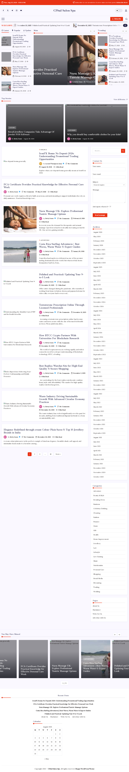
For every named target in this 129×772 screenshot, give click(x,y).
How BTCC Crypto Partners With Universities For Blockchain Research (59, 337)
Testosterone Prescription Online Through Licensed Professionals (47, 25)
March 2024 (97, 333)
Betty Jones (45, 82)
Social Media (98, 578)
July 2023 (96, 363)
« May (47, 759)
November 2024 (99, 302)
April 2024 (97, 328)
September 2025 (99, 263)
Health (95, 535)
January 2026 (98, 245)
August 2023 (97, 359)
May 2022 (96, 402)
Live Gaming (98, 557)
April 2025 (97, 285)
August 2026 (97, 232)
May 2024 (96, 324)
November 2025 (99, 254)
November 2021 (99, 424)
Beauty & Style (98, 495)
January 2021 (98, 464)
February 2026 (98, 241)
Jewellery (96, 543)
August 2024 (97, 311)
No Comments (73, 164)
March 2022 (97, 407)
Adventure (97, 491)
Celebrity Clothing (100, 509)
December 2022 (99, 385)
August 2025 (97, 267)
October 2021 (98, 429)
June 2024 (97, 320)
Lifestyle (96, 552)
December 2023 (99, 341)
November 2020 (99, 472)
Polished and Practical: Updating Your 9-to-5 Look (117, 76)
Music (95, 561)
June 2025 (97, 276)
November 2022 (99, 389)
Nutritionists (98, 565)
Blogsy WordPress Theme (84, 769)
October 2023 (98, 350)
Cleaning (96, 513)
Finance (96, 522)
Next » (58, 454)
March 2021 (97, 455)
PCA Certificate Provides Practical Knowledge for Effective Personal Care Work (22, 55)
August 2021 (97, 437)
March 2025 (97, 289)
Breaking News (99, 500)
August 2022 (97, 394)
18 (50, 454)
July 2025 (96, 271)
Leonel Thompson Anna (53, 164)
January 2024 (98, 337)
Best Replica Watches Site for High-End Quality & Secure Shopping (60, 367)
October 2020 (98, 477)
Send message (100, 215)
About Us (96, 606)
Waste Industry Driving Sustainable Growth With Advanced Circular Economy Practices (62, 399)
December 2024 (99, 298)
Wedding (96, 592)
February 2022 (98, 411)
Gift (94, 530)
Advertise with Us (99, 618)
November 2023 (99, 346)
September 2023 (99, 354)
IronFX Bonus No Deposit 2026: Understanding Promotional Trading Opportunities (20, 39)
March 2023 (97, 376)
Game (95, 526)
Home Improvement (101, 539)
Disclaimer (97, 610)
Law (95, 548)
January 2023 (98, 381)
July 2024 (96, 315)
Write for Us (97, 614)
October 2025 (98, 258)
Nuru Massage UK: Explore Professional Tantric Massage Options (20, 70)
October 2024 (98, 306)
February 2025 (98, 293)
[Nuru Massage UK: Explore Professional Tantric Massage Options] (64, 60)
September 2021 (99, 433)
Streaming (97, 583)
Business (96, 504)
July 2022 (96, 398)
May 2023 (96, 372)
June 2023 (97, 368)
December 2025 (99, 250)
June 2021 (96, 446)
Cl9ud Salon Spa (64, 10)
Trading (96, 587)
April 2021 (96, 451)
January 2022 (98, 416)
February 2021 (98, 459)
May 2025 (96, 280)
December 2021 (99, 420)
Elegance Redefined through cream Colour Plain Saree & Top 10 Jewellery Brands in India (44, 431)
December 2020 (99, 468)
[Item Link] (6, 41)
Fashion (96, 517)
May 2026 (96, 236)
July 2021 (96, 442)
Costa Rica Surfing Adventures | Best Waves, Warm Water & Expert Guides (21, 84)
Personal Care (98, 570)
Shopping (96, 574)
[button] (119, 10)
